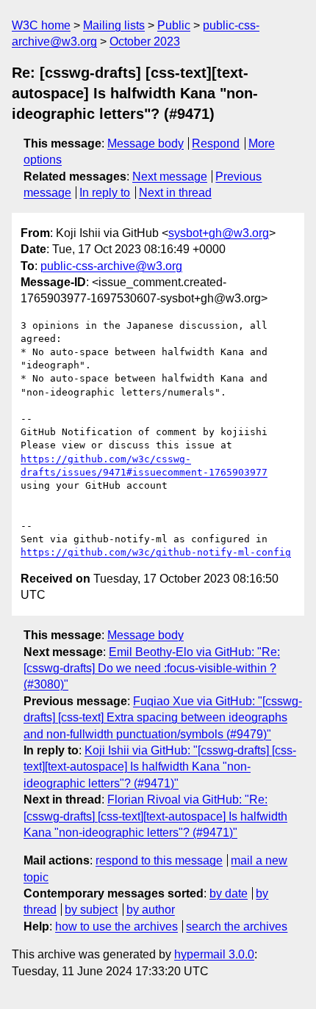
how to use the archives (116, 926)
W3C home (41, 25)
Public (173, 25)
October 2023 (144, 41)
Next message (169, 176)
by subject (91, 909)
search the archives (236, 926)
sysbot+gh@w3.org (218, 233)
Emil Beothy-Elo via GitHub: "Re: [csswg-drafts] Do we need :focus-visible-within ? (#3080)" (152, 668)
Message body (145, 143)
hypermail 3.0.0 (214, 954)
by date (228, 893)
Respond (216, 143)
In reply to (104, 192)
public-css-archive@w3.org (111, 266)
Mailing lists (114, 25)
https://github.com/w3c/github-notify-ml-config (156, 552)
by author (150, 909)
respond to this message (159, 860)
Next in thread (175, 192)
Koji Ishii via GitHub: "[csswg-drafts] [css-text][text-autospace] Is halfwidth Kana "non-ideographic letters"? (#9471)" (160, 767)
